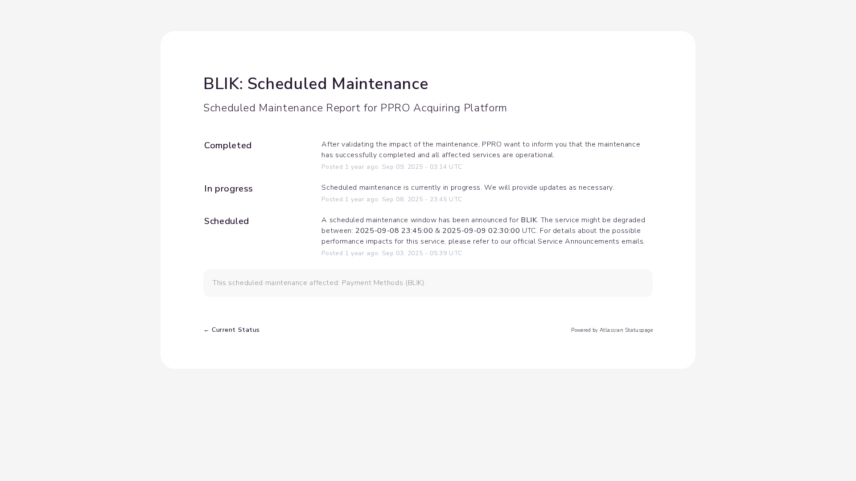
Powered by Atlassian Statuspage (612, 330)
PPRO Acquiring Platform (443, 108)
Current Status (231, 330)
